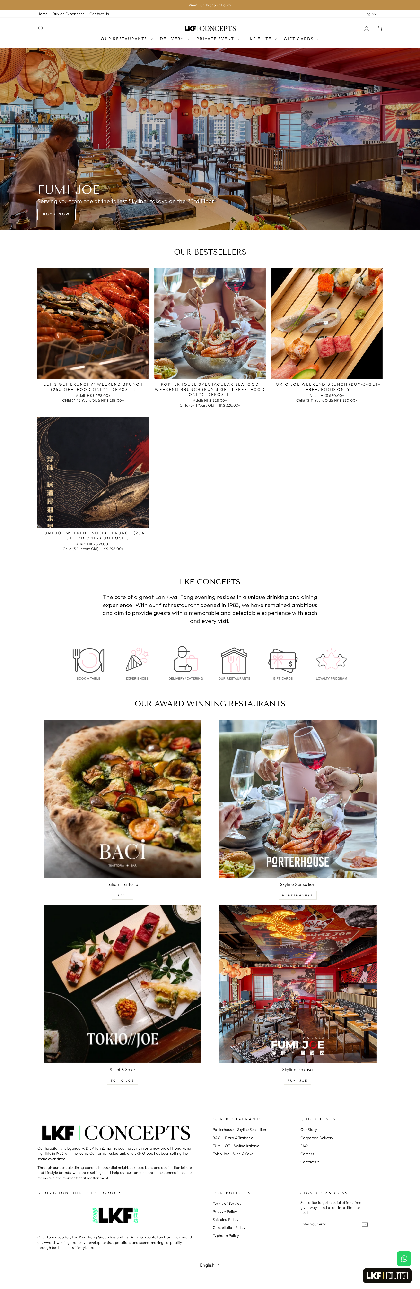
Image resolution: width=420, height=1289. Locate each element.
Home (42, 13)
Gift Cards (299, 38)
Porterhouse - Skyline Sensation (239, 1129)
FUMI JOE (298, 1080)
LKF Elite (260, 38)
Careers (307, 1154)
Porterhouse (297, 895)
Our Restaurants (125, 38)
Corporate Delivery (317, 1137)
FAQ (304, 1146)
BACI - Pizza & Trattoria (233, 1137)
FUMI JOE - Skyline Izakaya (236, 1146)
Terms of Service (227, 1203)
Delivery (173, 38)
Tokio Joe (122, 1080)
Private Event (216, 38)
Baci (122, 895)
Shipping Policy (226, 1219)
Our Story (308, 1129)
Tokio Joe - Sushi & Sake (233, 1154)
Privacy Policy (225, 1211)
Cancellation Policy (229, 1227)
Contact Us (99, 13)
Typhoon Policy (226, 1235)
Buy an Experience (69, 13)
